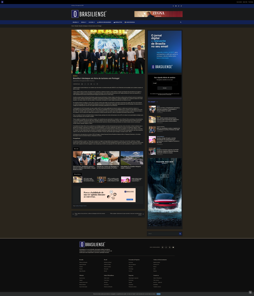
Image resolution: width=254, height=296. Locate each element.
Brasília (75, 22)
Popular (81, 268)
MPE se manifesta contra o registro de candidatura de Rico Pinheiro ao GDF (168, 129)
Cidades (158, 148)
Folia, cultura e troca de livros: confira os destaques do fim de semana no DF (90, 214)
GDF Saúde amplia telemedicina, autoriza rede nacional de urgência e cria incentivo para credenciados (168, 119)
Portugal (81, 205)
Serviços (106, 282)
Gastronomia (82, 278)
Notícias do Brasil (107, 262)
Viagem (81, 280)
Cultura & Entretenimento (160, 259)
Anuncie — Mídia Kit (157, 282)
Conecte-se (156, 275)
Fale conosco (156, 280)
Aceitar (158, 293)
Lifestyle (81, 275)
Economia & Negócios (134, 259)
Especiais (131, 275)
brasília (77, 205)
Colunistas (131, 284)
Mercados (131, 266)
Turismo (85, 205)
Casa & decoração (83, 286)
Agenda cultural (156, 262)
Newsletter (155, 284)
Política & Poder (107, 264)
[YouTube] (173, 247)
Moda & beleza (82, 284)
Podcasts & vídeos (132, 286)
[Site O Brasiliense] (97, 84)
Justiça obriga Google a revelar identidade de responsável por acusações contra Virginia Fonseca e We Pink (168, 140)
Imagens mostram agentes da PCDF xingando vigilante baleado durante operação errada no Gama (168, 151)
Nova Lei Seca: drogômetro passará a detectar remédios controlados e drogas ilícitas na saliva (168, 109)
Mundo (105, 271)
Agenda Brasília (82, 264)
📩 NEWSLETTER (118, 22)
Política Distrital (161, 126)
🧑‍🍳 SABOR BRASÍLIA (130, 22)
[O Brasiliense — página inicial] (92, 244)
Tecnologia (131, 268)
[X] (169, 247)
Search (180, 233)
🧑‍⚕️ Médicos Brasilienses (104, 22)
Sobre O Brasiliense (157, 278)
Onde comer (106, 278)
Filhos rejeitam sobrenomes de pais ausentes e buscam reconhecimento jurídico (126, 214)
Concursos (106, 284)
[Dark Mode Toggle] (250, 292)
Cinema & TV (156, 264)
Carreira (130, 271)
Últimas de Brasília (83, 262)
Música (154, 266)
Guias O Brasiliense (109, 275)
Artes (154, 268)
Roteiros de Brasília (108, 286)
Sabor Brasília (82, 271)
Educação (106, 268)
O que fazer (106, 280)
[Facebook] (166, 247)
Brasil (83, 22)
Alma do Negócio (132, 264)
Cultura (91, 22)
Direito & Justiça (107, 266)
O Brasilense (92, 80)
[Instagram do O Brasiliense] (82, 84)
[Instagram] (162, 247)
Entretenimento (160, 136)
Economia (131, 262)
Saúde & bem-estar (83, 282)
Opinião (130, 282)
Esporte (155, 271)
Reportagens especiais (133, 278)
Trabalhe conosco (157, 286)
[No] (252, 294)
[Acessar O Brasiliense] (108, 195)
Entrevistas (131, 280)
